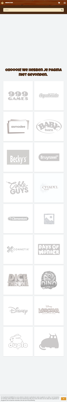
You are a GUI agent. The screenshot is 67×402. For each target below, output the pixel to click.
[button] (65, 3)
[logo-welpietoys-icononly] (2, 3)
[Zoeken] (62, 10)
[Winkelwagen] (59, 3)
